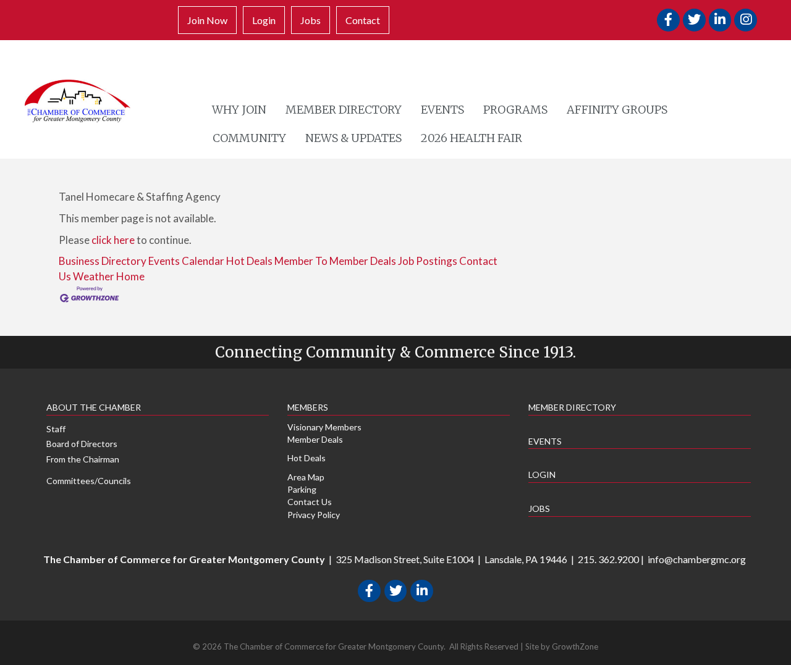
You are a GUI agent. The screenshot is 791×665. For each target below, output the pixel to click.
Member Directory (344, 109)
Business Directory (102, 260)
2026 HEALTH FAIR (471, 138)
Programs (515, 109)
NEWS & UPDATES (353, 138)
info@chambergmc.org (697, 559)
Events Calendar (186, 260)
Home (130, 276)
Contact (362, 20)
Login (264, 20)
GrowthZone (575, 646)
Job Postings (427, 260)
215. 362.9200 (608, 559)
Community (249, 138)
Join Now (207, 20)
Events (442, 109)
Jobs (310, 20)
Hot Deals (249, 260)
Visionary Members (324, 427)
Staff (56, 429)
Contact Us (309, 501)
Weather (93, 276)
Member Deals (315, 439)
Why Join (239, 109)
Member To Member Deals (335, 260)
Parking (301, 489)
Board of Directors (81, 443)
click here (113, 239)
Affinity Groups (617, 109)
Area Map (305, 477)
